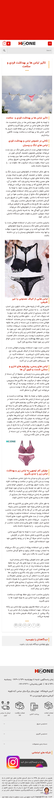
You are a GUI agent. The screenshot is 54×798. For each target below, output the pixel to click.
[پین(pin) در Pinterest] (20, 625)
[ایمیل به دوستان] (25, 625)
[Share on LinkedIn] (16, 625)
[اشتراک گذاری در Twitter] (29, 625)
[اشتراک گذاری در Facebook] (34, 625)
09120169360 (23, 684)
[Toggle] (4, 724)
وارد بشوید (24, 644)
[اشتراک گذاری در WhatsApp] (38, 625)
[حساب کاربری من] (9, 44)
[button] (50, 44)
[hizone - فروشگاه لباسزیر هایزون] (27, 43)
